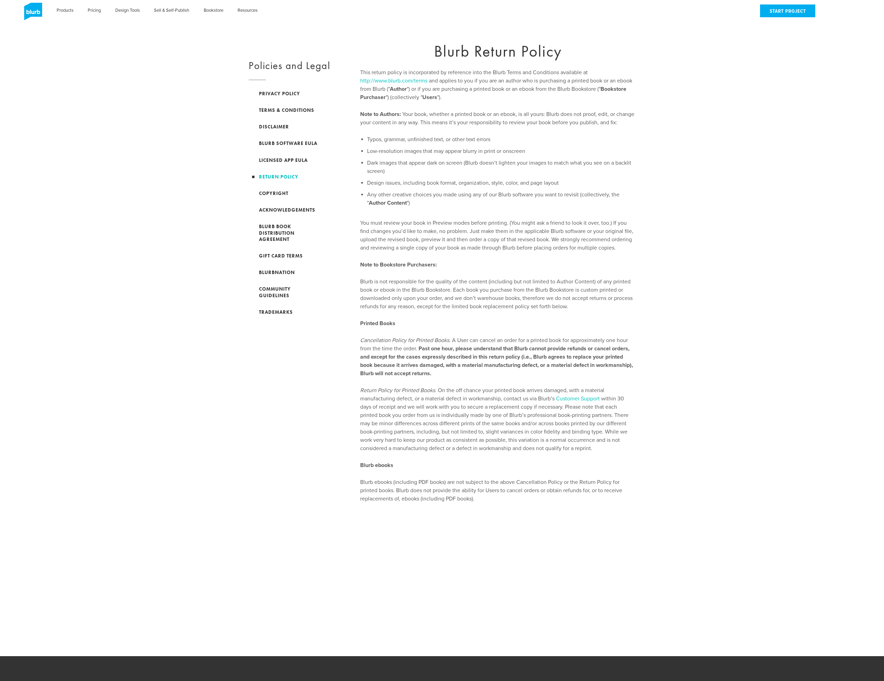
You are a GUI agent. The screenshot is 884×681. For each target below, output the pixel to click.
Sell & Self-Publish (171, 10)
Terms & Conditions (286, 110)
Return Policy (278, 177)
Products (65, 10)
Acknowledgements (287, 210)
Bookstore (213, 10)
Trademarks (276, 312)
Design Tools (127, 10)
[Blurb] (31, 13)
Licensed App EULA (283, 160)
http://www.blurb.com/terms (393, 80)
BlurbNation (277, 272)
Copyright (273, 193)
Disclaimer (274, 127)
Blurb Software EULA (288, 143)
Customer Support (578, 398)
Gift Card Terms (281, 256)
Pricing (94, 10)
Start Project (788, 11)
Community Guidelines (275, 292)
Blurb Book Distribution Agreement (277, 232)
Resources (248, 10)
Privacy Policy (279, 93)
